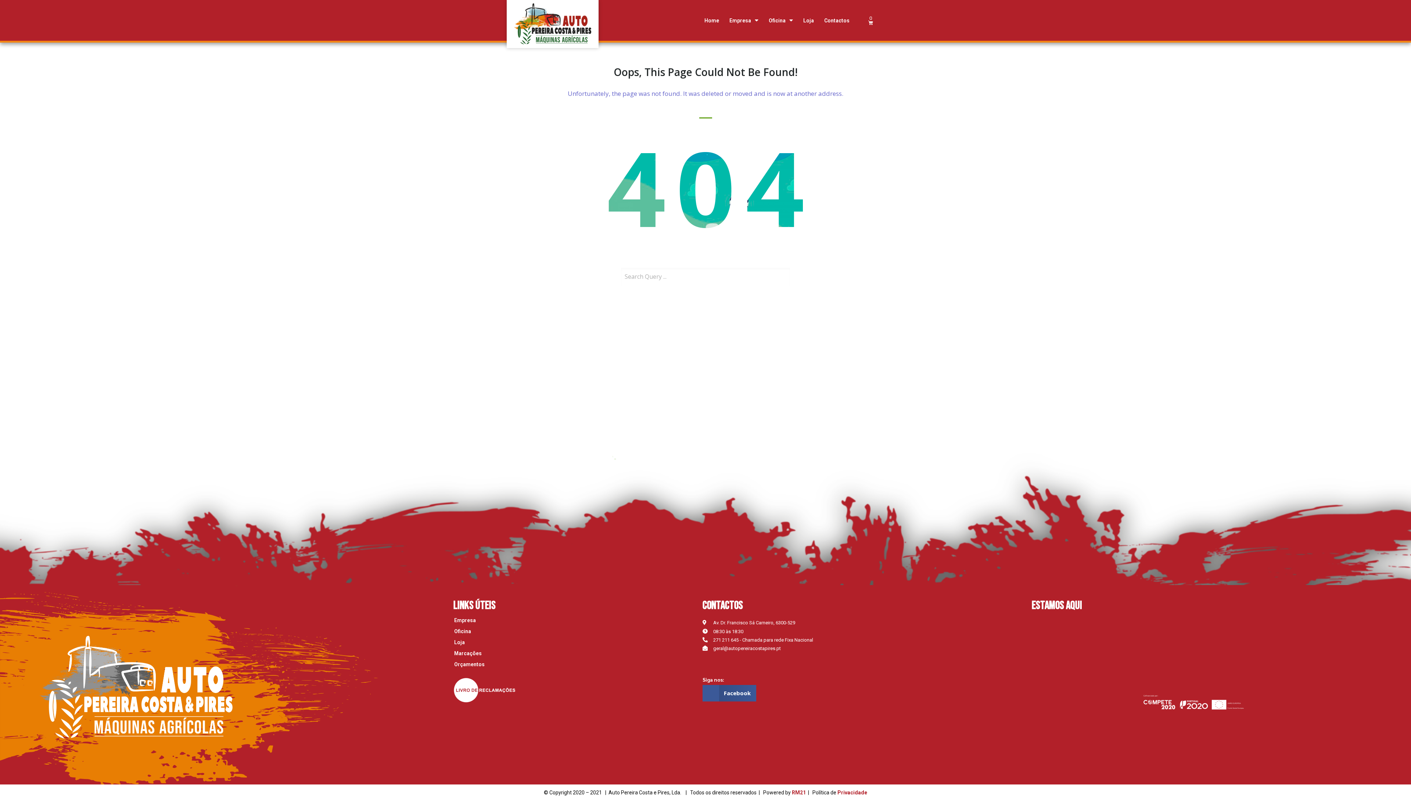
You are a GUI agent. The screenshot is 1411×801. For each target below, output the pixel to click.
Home (711, 21)
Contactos (837, 21)
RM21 (799, 792)
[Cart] (870, 20)
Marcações (468, 653)
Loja (808, 21)
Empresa (740, 21)
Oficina (777, 21)
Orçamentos (469, 664)
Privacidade (852, 792)
